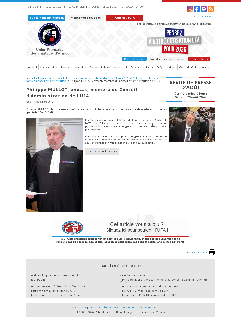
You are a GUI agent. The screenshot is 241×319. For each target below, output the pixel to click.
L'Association (48, 67)
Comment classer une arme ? (108, 67)
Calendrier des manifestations (167, 59)
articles (96, 151)
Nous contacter (55, 6)
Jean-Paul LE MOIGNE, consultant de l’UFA (149, 295)
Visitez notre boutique (86, 17)
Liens (149, 67)
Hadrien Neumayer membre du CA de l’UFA (150, 286)
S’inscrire (93, 6)
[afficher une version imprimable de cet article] (212, 254)
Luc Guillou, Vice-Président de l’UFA (145, 290)
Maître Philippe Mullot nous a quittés (55, 275)
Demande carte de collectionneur (123, 6)
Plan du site (33, 6)
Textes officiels (199, 59)
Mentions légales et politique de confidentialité (123, 307)
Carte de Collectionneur (194, 67)
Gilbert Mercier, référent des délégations (58, 286)
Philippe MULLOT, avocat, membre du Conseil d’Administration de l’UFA (164, 281)
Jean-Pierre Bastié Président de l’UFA (55, 295)
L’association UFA (49, 78)
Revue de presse (134, 59)
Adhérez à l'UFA (125, 17)
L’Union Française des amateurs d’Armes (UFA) (92, 78)
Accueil (32, 67)
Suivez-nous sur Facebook (47, 17)
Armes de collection (73, 67)
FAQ (159, 67)
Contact (166, 307)
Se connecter (77, 6)
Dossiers (137, 67)
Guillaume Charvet (134, 275)
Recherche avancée (203, 16)
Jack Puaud (38, 279)
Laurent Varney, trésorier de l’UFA (53, 290)
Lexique (170, 67)
